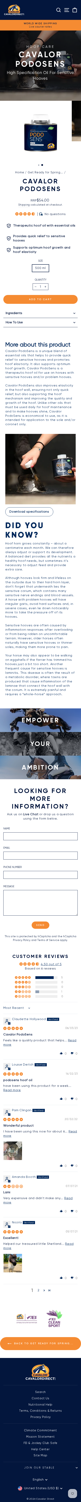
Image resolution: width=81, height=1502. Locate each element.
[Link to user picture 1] (12, 1150)
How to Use (14, 322)
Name (6, 828)
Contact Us (40, 1398)
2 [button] (39, 1290)
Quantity (40, 279)
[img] (13, 1028)
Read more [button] (12, 1090)
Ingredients (14, 313)
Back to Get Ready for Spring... (43, 1343)
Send (40, 925)
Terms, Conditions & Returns (40, 1410)
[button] (25, 214)
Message (8, 886)
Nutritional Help (41, 1404)
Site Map (40, 1455)
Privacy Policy (22, 940)
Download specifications (29, 511)
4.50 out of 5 (51, 964)
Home (19, 172)
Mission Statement (40, 1436)
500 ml (40, 268)
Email (6, 847)
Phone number (12, 867)
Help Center (40, 1449)
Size (40, 260)
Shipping (24, 204)
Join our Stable (39, 1467)
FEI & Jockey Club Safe (40, 1443)
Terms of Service (48, 940)
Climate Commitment (40, 1430)
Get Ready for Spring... (45, 172)
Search (40, 1392)
